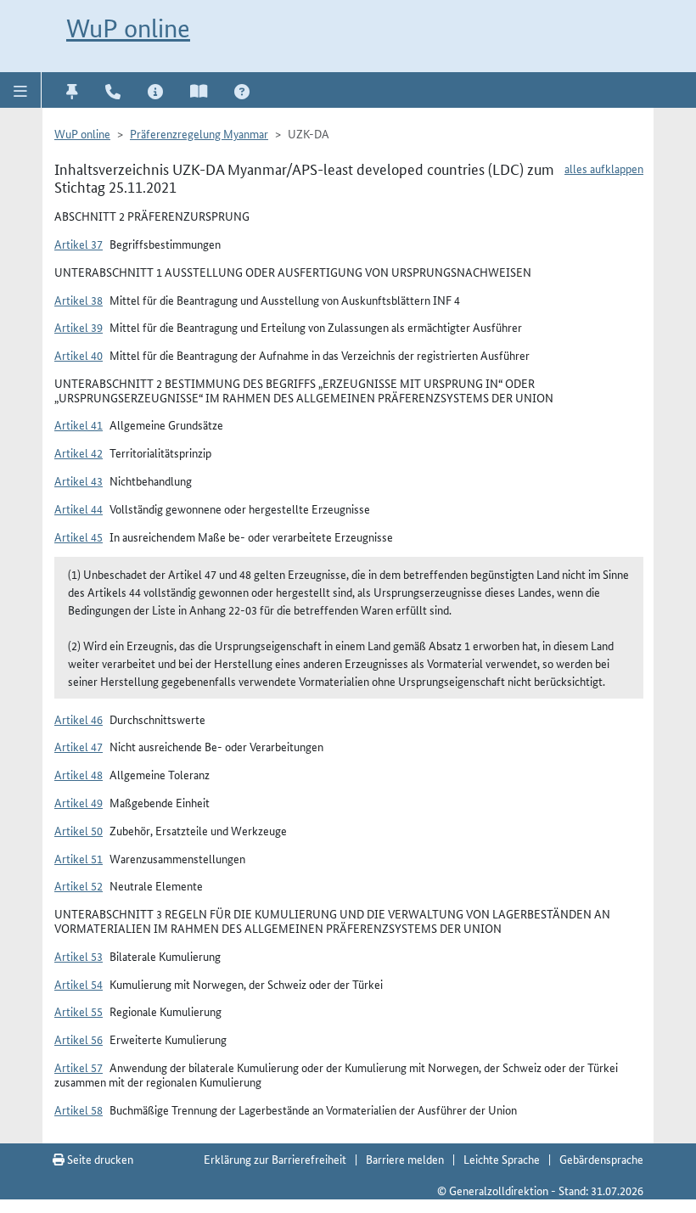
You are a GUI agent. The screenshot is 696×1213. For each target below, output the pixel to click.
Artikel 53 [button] (78, 955)
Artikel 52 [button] (78, 885)
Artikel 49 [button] (78, 802)
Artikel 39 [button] (78, 326)
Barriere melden (405, 1158)
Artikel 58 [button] (78, 1109)
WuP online (128, 28)
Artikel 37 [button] (78, 243)
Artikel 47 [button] (78, 746)
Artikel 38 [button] (78, 299)
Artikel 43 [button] (78, 480)
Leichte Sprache (501, 1158)
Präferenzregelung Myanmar (199, 133)
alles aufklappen (603, 168)
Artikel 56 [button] (78, 1038)
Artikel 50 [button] (78, 830)
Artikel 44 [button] (78, 508)
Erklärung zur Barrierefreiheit (275, 1158)
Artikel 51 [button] (78, 858)
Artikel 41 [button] (78, 424)
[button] (21, 90)
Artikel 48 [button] (78, 774)
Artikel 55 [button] (78, 1010)
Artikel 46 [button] (78, 718)
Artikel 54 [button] (78, 983)
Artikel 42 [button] (78, 452)
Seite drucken (99, 1158)
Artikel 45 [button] (78, 536)
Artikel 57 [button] (78, 1067)
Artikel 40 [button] (78, 354)
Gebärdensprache (601, 1158)
